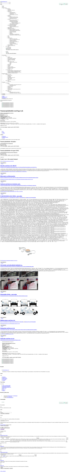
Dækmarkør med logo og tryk (18, 329)
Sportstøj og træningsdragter (11, 67)
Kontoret (9, 19)
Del (2, 131)
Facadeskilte (9, 76)
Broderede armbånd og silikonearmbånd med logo (14, 70)
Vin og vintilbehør (10, 44)
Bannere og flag (10, 75)
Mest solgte (9, 64)
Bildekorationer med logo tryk (18, 321)
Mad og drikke (10, 27)
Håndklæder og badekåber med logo (12, 72)
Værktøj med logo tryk (13, 43)
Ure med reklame (12, 42)
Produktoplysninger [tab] (5, 137)
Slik (8, 35)
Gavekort (9, 15)
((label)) (1, 412)
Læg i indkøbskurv (3, 162)
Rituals (7, 51)
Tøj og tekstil (4, 379)
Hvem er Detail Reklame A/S (6, 387)
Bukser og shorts (10, 57)
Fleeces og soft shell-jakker (13, 62)
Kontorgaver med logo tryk (13, 20)
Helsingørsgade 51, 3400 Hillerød (12, 395)
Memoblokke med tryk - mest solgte (14, 92)
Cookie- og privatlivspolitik (6, 385)
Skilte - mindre (10, 78)
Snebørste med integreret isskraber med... (18, 184)
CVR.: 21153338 (2, 471)
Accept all (11, 468)
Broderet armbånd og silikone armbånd (15, 30)
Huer (8, 60)
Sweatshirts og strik (10, 68)
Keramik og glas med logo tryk (14, 17)
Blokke (9, 83)
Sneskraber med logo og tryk (10, 339)
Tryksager (3, 380)
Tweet (3, 132)
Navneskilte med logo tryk (11, 77)
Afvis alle (2, 425)
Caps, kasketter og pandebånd (12, 58)
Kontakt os (3, 389)
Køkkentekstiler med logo (13, 18)
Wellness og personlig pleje (11, 45)
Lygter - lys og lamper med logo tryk (15, 39)
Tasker (9, 37)
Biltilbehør (9, 9)
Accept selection (6, 468)
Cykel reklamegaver (12, 12)
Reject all (2, 468)
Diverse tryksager (10, 86)
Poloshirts (9, 65)
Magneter (11, 32)
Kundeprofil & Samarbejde (6, 386)
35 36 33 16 (10, 396)
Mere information (3, 424)
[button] (4, 435)
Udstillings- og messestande (11, 79)
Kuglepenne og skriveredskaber (14, 21)
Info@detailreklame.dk (9, 397)
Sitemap (3, 390)
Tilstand (1, 157)
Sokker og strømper (10, 66)
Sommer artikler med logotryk (14, 14)
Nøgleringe (11, 33)
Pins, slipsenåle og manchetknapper (14, 34)
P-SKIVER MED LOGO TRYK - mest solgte (18, 196)
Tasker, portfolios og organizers (14, 23)
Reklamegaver (4, 377)
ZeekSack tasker (8, 47)
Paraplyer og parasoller (13, 40)
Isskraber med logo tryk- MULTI (18, 166)
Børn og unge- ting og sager (13, 38)
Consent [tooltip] (2, 429)
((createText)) (7, 413)
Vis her (1, 163)
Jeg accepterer (6, 425)
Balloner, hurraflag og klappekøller (14, 29)
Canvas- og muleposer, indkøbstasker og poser (14, 71)
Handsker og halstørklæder (11, 59)
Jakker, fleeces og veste (11, 61)
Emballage (9, 87)
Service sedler (10, 89)
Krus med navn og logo (13, 31)
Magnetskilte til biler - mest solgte (14, 295)
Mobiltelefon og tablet (11, 28)
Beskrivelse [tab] (4, 136)
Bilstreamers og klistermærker (19, 177)
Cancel (2, 467)
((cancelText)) (2, 413)
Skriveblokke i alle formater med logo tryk (15, 84)
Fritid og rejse (10, 11)
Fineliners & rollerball (15, 22)
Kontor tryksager (10, 88)
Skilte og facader (4, 378)
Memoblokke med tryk (13, 85)
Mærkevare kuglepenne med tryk (14, 26)
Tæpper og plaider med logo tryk (14, 41)
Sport (8, 36)
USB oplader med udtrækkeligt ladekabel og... (17, 265)
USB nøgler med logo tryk (13, 24)
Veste (10, 63)
